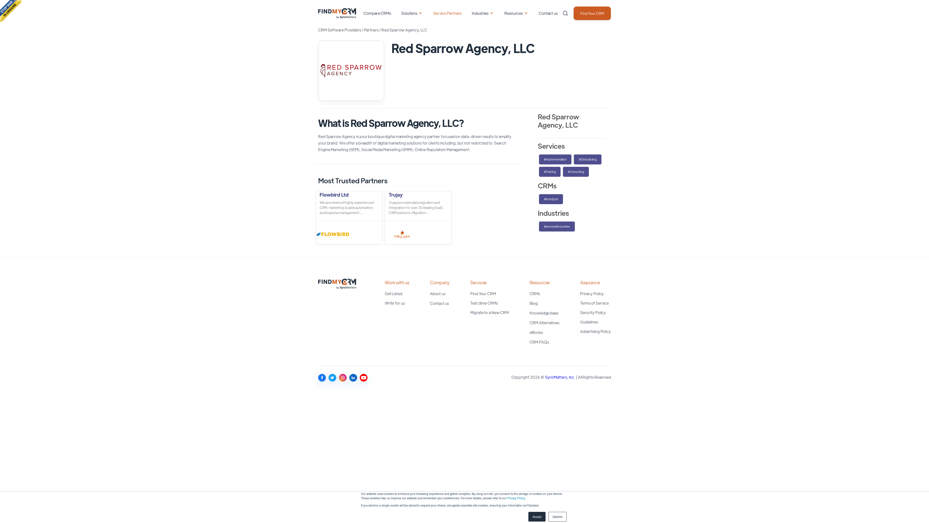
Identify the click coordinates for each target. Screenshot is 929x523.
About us (437, 293)
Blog (534, 303)
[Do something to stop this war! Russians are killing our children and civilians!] (11, 11)
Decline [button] (557, 517)
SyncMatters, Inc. (560, 377)
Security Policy (593, 312)
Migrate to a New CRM (489, 312)
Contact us (548, 13)
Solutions (409, 13)
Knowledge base (544, 312)
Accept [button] (536, 517)
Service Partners (447, 13)
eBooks (536, 332)
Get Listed (393, 293)
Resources (513, 13)
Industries (480, 13)
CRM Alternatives (544, 322)
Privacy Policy (516, 498)
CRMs (535, 293)
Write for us (395, 303)
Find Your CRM (592, 13)
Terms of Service (594, 303)
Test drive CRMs (484, 303)
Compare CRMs (377, 13)
